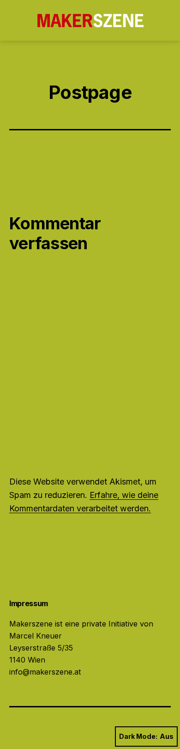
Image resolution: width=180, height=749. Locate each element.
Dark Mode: (138, 736)
